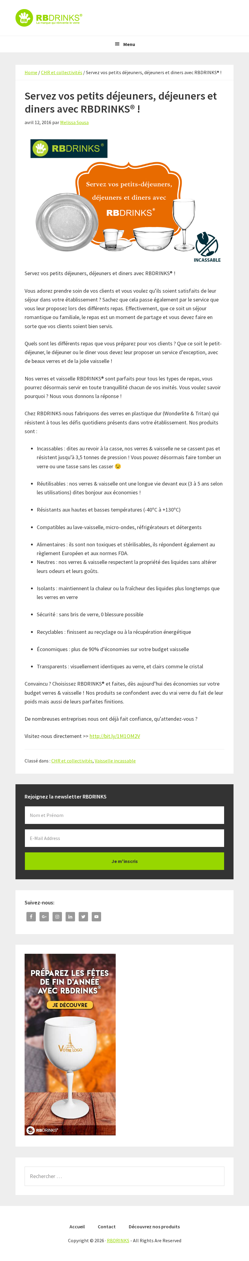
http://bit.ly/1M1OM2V (115, 736)
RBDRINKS (124, 18)
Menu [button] (129, 44)
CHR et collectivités (72, 761)
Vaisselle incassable (115, 761)
